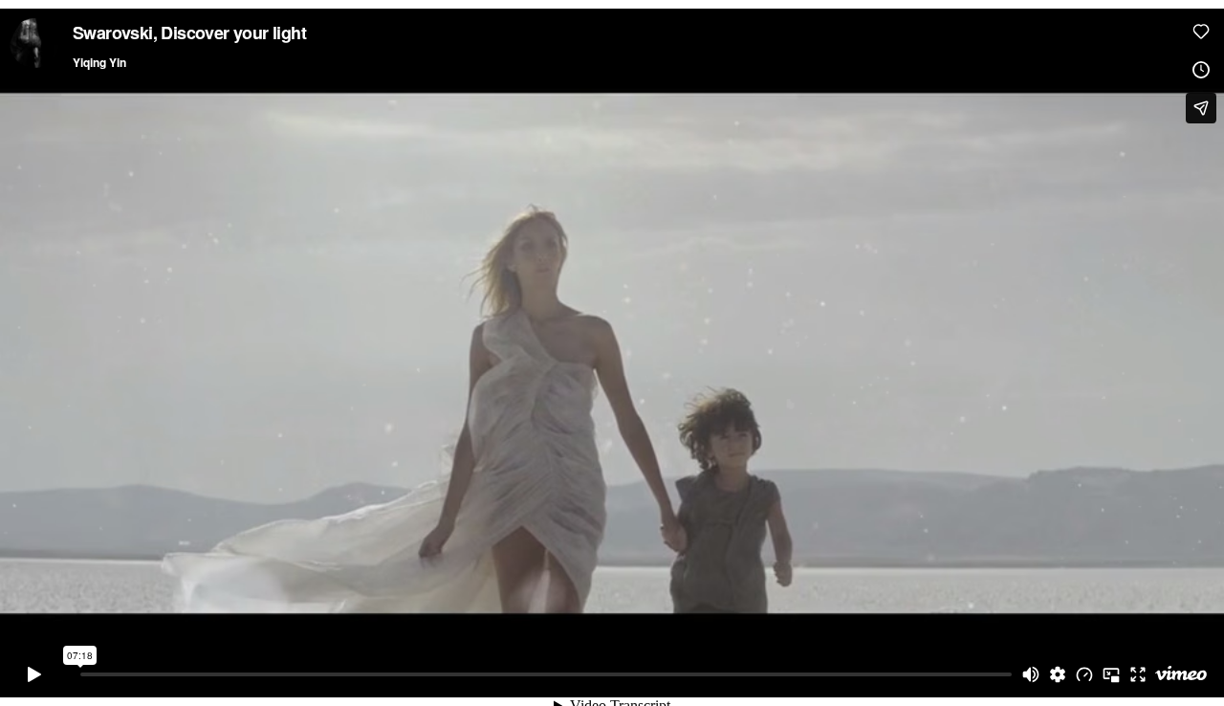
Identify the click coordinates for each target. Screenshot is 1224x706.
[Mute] (1030, 674)
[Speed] (1084, 674)
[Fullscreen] (1137, 674)
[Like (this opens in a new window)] (1201, 31)
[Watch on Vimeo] (1181, 674)
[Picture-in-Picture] (1111, 674)
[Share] (1201, 108)
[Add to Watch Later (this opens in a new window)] (1201, 70)
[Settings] (1057, 674)
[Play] (34, 674)
